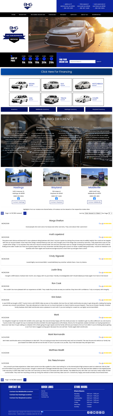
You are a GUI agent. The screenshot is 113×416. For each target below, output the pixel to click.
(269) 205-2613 (94, 196)
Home (43, 391)
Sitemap (29, 411)
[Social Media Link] (100, 412)
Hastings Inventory (71, 109)
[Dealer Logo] (28, 6)
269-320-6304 (100, 8)
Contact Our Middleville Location (21, 391)
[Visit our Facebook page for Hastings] (18, 199)
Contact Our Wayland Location (21, 398)
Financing (44, 395)
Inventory (14, 109)
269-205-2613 (68, 8)
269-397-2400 (84, 8)
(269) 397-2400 (56, 196)
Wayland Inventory (99, 109)
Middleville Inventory (42, 109)
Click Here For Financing (56, 71)
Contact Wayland (56, 202)
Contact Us (45, 397)
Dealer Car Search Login (13, 411)
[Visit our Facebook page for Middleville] (94, 199)
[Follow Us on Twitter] (91, 412)
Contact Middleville (94, 202)
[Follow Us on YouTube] (94, 412)
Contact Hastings (18, 202)
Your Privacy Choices (36, 411)
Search (99, 61)
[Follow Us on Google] (97, 412)
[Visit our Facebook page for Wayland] (56, 199)
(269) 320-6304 (18, 196)
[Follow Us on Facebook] (88, 412)
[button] (29, 34)
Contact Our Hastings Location (21, 395)
